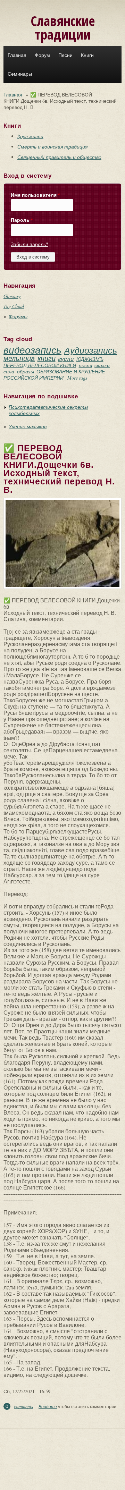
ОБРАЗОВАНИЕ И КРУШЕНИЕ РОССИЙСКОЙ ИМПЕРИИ (54, 374)
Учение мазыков (28, 426)
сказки (102, 365)
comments (23, 1406)
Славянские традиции (63, 27)
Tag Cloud (13, 306)
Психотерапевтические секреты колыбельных (48, 410)
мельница (19, 358)
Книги (87, 55)
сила (8, 371)
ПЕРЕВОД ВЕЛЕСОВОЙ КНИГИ (39, 365)
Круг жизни (30, 136)
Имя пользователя (35, 195)
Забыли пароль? (29, 244)
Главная (17, 55)
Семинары (20, 74)
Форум (42, 55)
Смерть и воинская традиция (52, 146)
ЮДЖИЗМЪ (89, 359)
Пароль (22, 220)
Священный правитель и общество (59, 157)
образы (25, 371)
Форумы (18, 316)
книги (47, 358)
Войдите (48, 1406)
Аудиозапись (90, 350)
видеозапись (32, 349)
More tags (77, 377)
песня (85, 365)
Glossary (11, 296)
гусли (66, 359)
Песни (65, 55)
